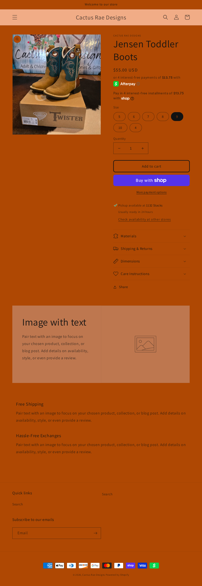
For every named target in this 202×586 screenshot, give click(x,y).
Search (17, 504)
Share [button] (123, 287)
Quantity (119, 139)
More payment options (151, 192)
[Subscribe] (95, 533)
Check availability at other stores (144, 219)
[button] (14, 17)
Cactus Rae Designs (93, 574)
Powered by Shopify (117, 574)
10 (120, 127)
